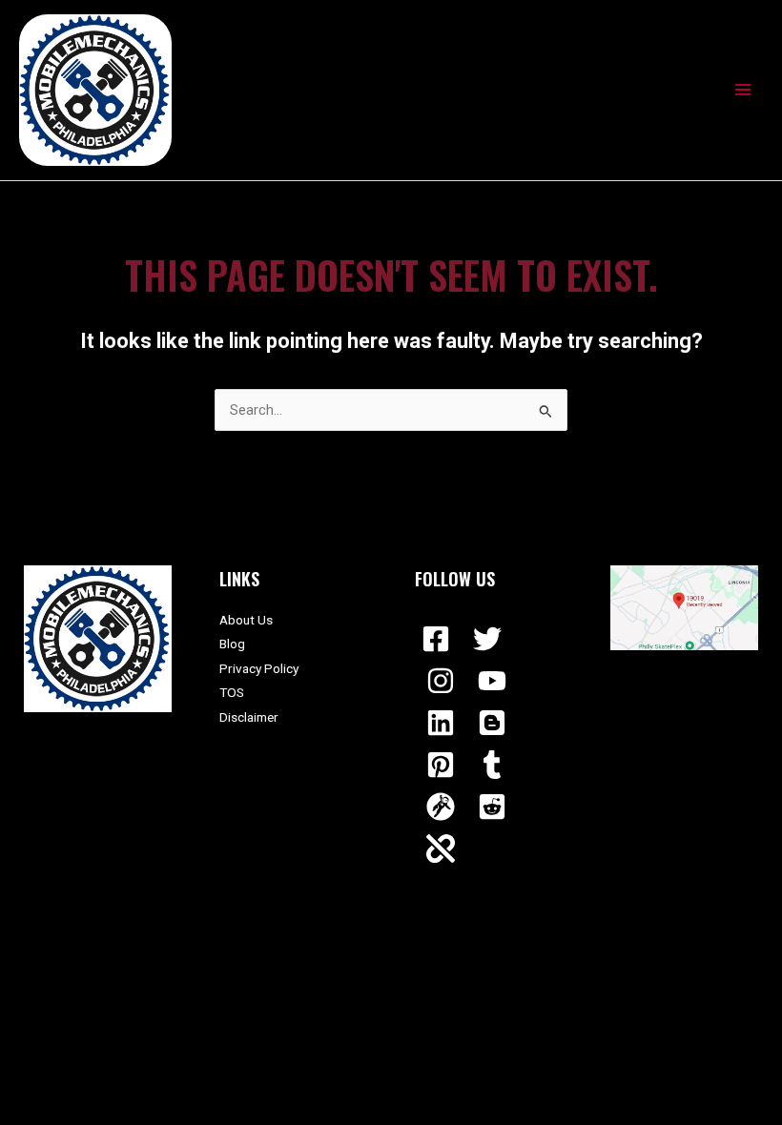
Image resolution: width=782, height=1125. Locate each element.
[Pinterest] (441, 765)
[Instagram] (441, 681)
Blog (232, 643)
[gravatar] (441, 807)
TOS (231, 692)
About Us (246, 619)
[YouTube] (492, 681)
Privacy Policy (258, 668)
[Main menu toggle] (743, 90)
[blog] (492, 723)
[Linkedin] (441, 723)
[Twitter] (487, 639)
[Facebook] (436, 639)
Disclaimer (248, 717)
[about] (441, 848)
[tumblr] (492, 765)
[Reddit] (492, 807)
